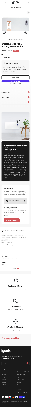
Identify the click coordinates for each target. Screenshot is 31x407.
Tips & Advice (20, 379)
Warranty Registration (12, 220)
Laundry (4, 382)
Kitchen (4, 379)
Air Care (4, 384)
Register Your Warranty (23, 371)
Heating (4, 374)
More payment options (15, 83)
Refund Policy (19, 401)
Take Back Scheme (22, 392)
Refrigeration (5, 377)
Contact (19, 382)
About (18, 384)
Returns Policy (21, 374)
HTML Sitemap (21, 390)
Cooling (4, 371)
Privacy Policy (12, 401)
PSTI (18, 387)
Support (19, 377)
